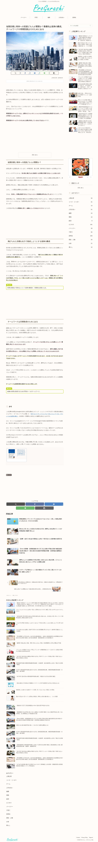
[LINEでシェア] (44, 73)
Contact (78, 837)
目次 (33, 155)
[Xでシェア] (15, 73)
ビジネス (9, 474)
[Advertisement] (34, 139)
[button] (54, 73)
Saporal (91, 837)
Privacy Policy (84, 837)
